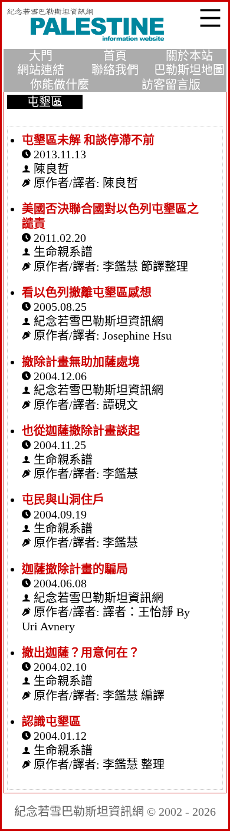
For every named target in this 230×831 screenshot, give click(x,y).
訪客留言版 (171, 84)
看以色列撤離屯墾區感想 (87, 292)
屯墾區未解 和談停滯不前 (88, 140)
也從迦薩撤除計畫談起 (81, 430)
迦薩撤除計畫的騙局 (75, 569)
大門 (40, 55)
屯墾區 (45, 101)
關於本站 (189, 55)
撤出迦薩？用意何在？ (81, 652)
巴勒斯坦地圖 (189, 70)
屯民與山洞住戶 (63, 499)
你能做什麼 (59, 84)
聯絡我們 (115, 70)
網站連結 (40, 70)
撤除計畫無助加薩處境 (81, 361)
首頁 (115, 55)
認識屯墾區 (51, 721)
